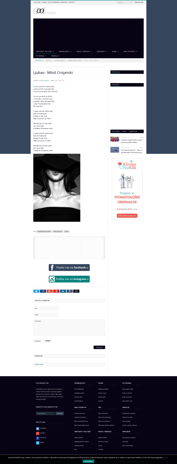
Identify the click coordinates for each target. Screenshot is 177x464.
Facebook (43, 437)
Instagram (43, 428)
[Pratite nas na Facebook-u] (69, 271)
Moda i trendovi (104, 432)
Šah (99, 407)
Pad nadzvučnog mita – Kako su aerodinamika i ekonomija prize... (132, 151)
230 (143, 137)
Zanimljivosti (79, 383)
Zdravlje (125, 407)
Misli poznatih (80, 407)
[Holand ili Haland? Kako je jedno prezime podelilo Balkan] (114, 139)
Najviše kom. (133, 131)
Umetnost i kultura (59, 60)
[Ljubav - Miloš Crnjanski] (56, 223)
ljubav (66, 231)
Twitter (42, 442)
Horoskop (115, 85)
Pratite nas (116, 72)
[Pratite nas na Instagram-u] (69, 283)
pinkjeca (46, 80)
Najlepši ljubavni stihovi (75, 60)
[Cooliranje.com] (44, 11)
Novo (124, 131)
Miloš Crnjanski (57, 231)
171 (143, 147)
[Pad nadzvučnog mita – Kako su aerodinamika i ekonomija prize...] (114, 150)
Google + (43, 433)
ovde (166, 457)
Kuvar (100, 383)
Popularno (116, 131)
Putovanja (126, 383)
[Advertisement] (88, 33)
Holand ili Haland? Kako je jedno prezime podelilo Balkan (131, 141)
